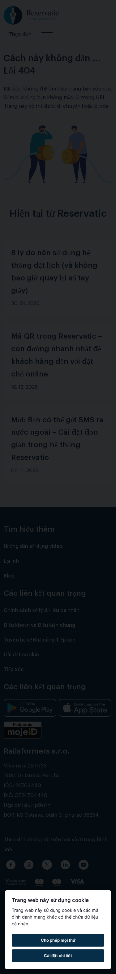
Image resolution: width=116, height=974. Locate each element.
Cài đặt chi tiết (58, 955)
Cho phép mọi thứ (58, 940)
